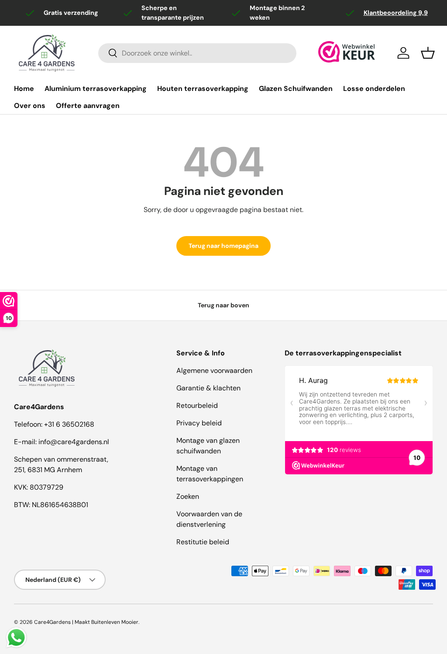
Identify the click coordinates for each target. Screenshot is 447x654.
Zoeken (187, 496)
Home (24, 88)
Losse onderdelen (374, 88)
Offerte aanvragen (88, 105)
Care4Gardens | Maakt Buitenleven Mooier (86, 622)
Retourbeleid (197, 405)
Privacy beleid (199, 423)
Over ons (29, 105)
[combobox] (197, 53)
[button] (427, 53)
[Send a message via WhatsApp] (16, 638)
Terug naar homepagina (223, 246)
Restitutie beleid (202, 541)
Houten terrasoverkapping (202, 88)
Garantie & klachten (208, 388)
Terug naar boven (223, 305)
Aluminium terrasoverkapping (96, 88)
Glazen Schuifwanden (296, 88)
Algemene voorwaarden (214, 370)
